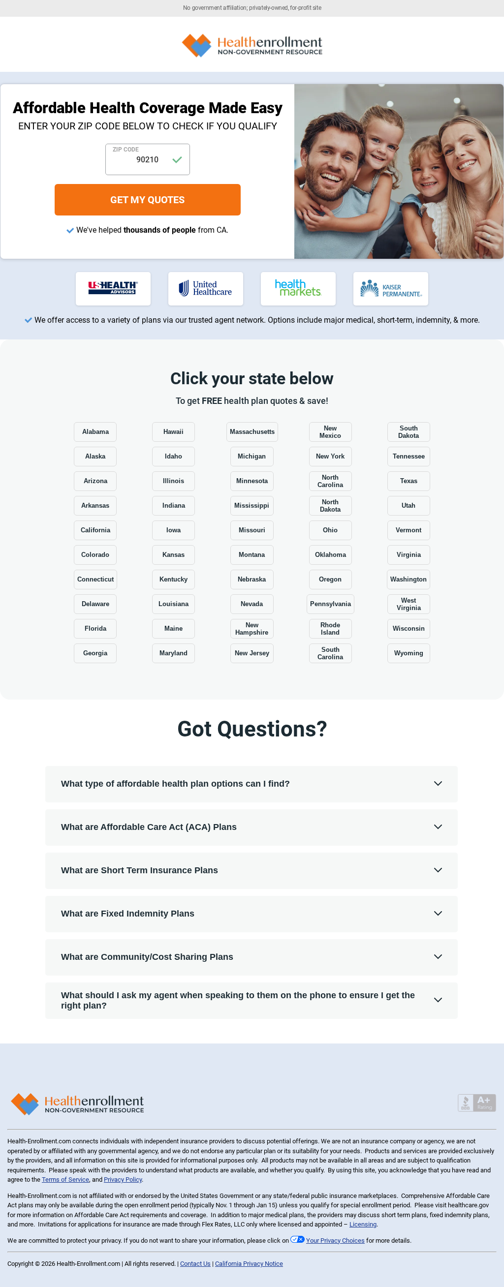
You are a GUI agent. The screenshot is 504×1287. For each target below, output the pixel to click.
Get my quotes (147, 200)
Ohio (330, 530)
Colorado (95, 554)
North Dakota (330, 505)
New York (330, 456)
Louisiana (173, 604)
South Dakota (408, 432)
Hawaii (173, 431)
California (95, 530)
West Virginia (409, 604)
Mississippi (251, 505)
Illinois (173, 481)
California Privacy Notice (249, 1263)
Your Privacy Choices (335, 1240)
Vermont (408, 530)
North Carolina (330, 481)
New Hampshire (251, 628)
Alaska (95, 456)
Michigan (252, 456)
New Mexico (330, 432)
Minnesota (252, 481)
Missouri (252, 530)
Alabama (95, 431)
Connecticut (95, 579)
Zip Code (126, 149)
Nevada (252, 604)
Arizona (95, 481)
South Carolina (330, 653)
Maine (173, 628)
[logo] (113, 289)
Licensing (363, 1224)
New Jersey (252, 653)
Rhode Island (330, 628)
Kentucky (173, 579)
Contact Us (195, 1263)
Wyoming (408, 653)
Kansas (173, 554)
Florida (95, 628)
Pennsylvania (330, 604)
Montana (252, 554)
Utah (408, 505)
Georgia (95, 653)
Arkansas (95, 505)
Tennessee (409, 456)
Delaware (95, 604)
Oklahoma (330, 554)
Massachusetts (252, 431)
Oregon (330, 579)
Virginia (409, 554)
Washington (408, 579)
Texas (408, 481)
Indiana (173, 505)
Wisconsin (409, 628)
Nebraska (252, 579)
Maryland (173, 653)
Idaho (173, 456)
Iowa (173, 530)
